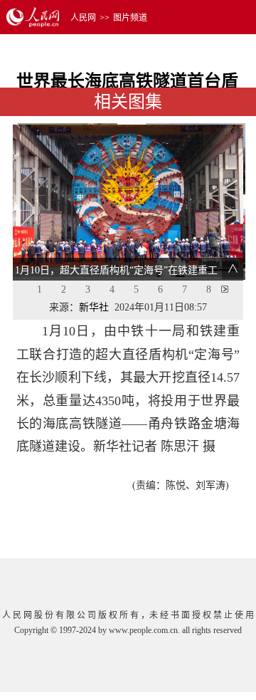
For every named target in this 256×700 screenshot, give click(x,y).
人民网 (83, 18)
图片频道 (130, 18)
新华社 (94, 307)
